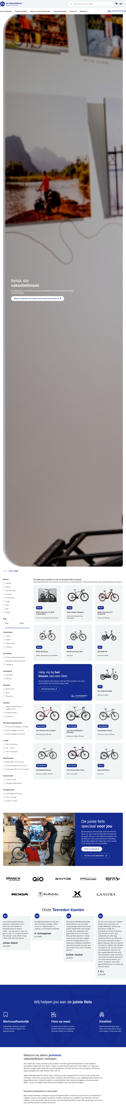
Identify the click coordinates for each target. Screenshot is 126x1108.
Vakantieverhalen (60, 11)
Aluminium (10, 689)
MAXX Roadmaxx (42, 651)
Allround (39, 618)
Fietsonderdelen (21, 11)
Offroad (55, 618)
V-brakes (9, 716)
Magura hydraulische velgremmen (14, 708)
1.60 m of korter (12, 744)
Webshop (83, 11)
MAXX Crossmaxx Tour (75, 651)
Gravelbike (70, 618)
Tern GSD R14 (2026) (105, 691)
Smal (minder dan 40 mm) (16, 766)
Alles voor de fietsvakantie (40, 11)
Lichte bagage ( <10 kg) (15, 730)
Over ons (73, 11)
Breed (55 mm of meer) (15, 762)
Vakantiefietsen (6, 11)
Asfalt (38, 655)
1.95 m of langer (12, 752)
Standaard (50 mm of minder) (17, 769)
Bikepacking (47, 618)
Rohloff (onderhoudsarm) (15, 661)
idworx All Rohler (103, 770)
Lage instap (10, 643)
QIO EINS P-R (102, 651)
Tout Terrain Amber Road (75, 770)
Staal (7, 693)
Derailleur (9, 665)
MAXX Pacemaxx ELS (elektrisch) (105, 613)
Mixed (8, 640)
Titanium (9, 696)
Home (5, 571)
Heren (8, 636)
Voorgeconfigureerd (14, 783)
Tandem (9, 647)
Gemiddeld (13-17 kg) (14, 793)
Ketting (9, 679)
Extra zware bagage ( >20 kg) (17, 727)
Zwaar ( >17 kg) (11, 801)
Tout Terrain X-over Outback (45, 730)
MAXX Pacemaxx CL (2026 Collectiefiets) (45, 613)
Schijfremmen (11, 713)
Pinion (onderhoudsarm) (15, 657)
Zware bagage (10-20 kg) (15, 734)
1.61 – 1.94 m (10, 748)
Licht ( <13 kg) (11, 797)
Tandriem (9, 675)
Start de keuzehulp (119, 11)
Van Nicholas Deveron (43, 770)
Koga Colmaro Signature (75, 612)
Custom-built (11, 780)
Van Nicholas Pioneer (105, 730)
